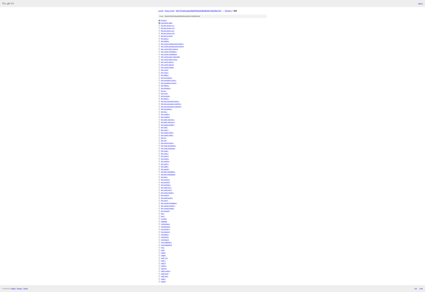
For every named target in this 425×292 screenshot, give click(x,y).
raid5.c (163, 279)
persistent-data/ (166, 23)
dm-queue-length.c (167, 125)
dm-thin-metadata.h (168, 174)
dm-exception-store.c (168, 80)
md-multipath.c (166, 242)
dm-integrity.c (166, 88)
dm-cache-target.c (167, 67)
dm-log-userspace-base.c (170, 101)
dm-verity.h (165, 195)
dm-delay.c (165, 75)
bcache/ (164, 20)
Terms (25, 288)
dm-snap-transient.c (168, 148)
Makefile (164, 221)
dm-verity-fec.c (166, 187)
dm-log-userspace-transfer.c (171, 104)
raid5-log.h (165, 274)
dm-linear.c (165, 99)
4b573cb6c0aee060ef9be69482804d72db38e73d (198, 10)
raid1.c (163, 261)
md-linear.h (165, 240)
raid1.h (163, 263)
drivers (228, 10)
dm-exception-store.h (168, 83)
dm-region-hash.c (167, 133)
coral (160, 10)
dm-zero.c (164, 200)
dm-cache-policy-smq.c (169, 59)
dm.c (162, 214)
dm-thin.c (164, 177)
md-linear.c (165, 237)
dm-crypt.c (165, 73)
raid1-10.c (164, 258)
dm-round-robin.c (167, 135)
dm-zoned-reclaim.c (168, 206)
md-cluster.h (165, 232)
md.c (162, 248)
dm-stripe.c (165, 159)
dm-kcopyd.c (165, 96)
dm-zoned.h (165, 211)
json (421, 288)
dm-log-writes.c (166, 109)
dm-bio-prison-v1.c (167, 26)
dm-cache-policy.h (167, 65)
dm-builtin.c (165, 41)
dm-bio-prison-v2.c (167, 31)
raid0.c (163, 253)
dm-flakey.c (165, 86)
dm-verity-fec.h (166, 190)
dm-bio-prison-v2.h (168, 33)
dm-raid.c (164, 127)
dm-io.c (163, 91)
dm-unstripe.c (166, 185)
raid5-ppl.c (164, 276)
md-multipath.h (166, 245)
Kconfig (163, 219)
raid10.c (164, 266)
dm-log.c (164, 112)
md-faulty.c (165, 235)
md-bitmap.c (165, 224)
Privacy (19, 288)
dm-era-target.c (166, 78)
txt (415, 288)
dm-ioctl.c (164, 93)
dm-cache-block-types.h (169, 49)
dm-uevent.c (165, 180)
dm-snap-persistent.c (168, 146)
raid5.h (163, 281)
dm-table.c (165, 167)
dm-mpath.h (165, 117)
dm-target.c (165, 169)
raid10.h (164, 268)
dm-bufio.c (165, 39)
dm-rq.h (164, 140)
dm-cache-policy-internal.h (170, 57)
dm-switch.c (165, 161)
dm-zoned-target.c (167, 208)
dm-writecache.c (167, 198)
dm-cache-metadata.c (169, 52)
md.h (163, 250)
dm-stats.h (165, 156)
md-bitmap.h (165, 227)
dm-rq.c (163, 138)
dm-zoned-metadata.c (169, 203)
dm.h (163, 216)
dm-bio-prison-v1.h (168, 28)
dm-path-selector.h (168, 122)
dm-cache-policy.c (167, 62)
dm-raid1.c (165, 130)
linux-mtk (169, 10)
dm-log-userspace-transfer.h (171, 107)
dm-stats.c (165, 154)
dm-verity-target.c (167, 193)
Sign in (420, 3)
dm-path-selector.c (168, 120)
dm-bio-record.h (167, 36)
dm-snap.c (164, 151)
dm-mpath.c (165, 114)
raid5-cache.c (165, 271)
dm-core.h (164, 70)
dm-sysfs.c (165, 164)
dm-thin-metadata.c (168, 172)
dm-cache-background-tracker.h (172, 46)
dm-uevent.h (165, 182)
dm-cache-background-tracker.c (172, 44)
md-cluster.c (165, 229)
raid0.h (163, 255)
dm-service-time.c (167, 143)
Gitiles (13, 288)
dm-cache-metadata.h (169, 54)
